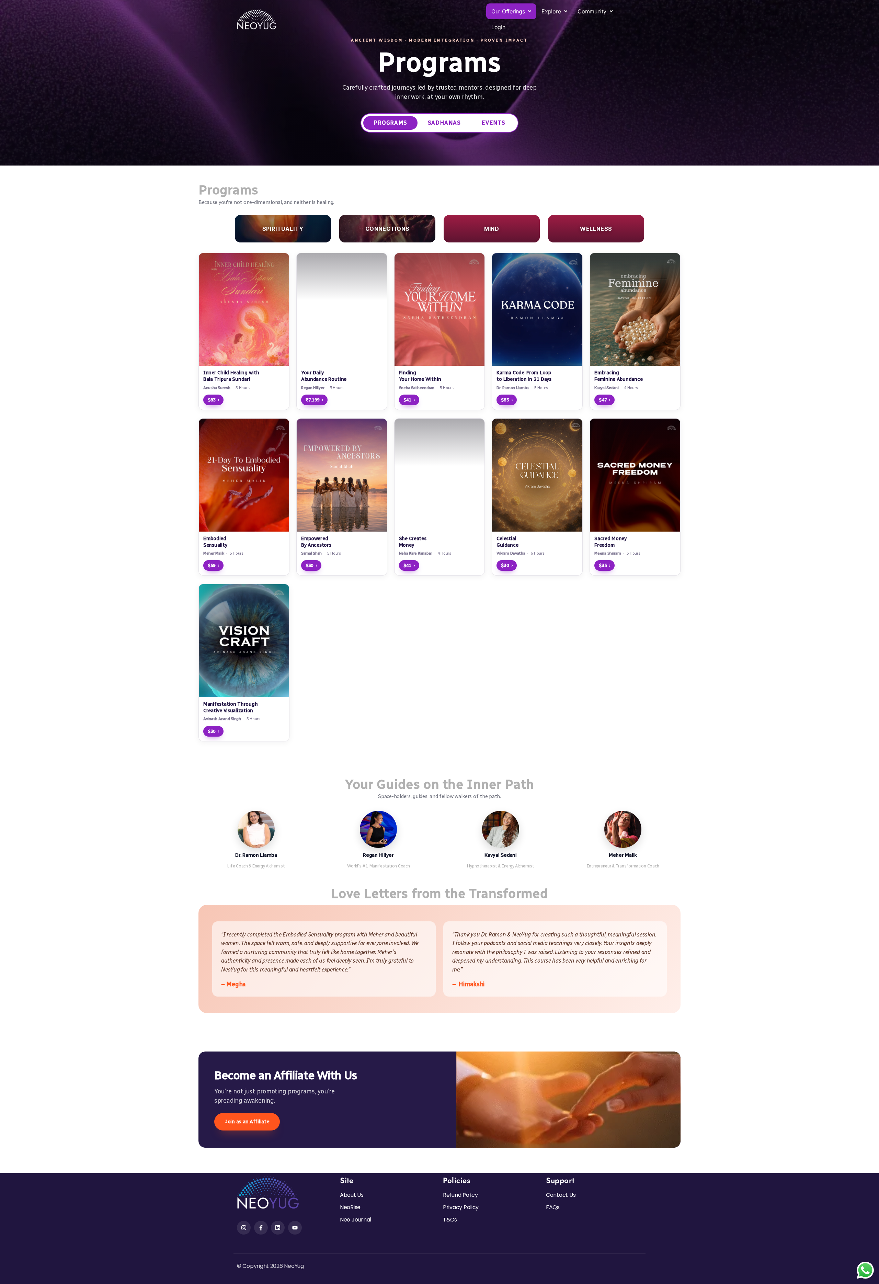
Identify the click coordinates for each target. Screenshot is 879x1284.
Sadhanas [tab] (444, 123)
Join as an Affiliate (247, 1121)
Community (592, 11)
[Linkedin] (278, 1228)
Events (493, 123)
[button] (511, 11)
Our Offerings (508, 11)
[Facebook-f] (261, 1228)
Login (498, 27)
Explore (551, 11)
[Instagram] (244, 1228)
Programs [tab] (390, 123)
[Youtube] (295, 1228)
